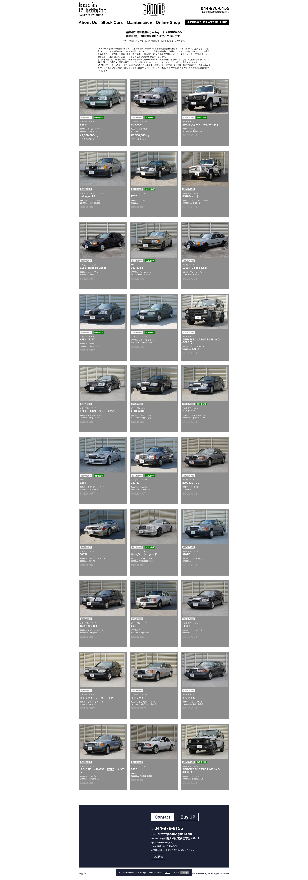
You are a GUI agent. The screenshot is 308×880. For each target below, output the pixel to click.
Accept (185, 872)
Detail (167, 872)
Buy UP (187, 817)
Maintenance (139, 22)
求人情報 (158, 856)
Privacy (82, 873)
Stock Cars (112, 22)
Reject (176, 872)
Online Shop (168, 22)
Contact (162, 817)
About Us (88, 22)
